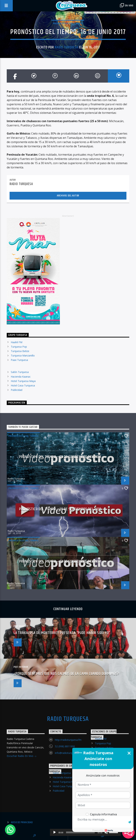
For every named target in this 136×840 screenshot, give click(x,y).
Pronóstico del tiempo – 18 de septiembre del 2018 (60, 509)
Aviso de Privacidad (22, 822)
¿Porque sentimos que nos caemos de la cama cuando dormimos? (66, 674)
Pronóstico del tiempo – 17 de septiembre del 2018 (60, 561)
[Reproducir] (54, 832)
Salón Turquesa (20, 372)
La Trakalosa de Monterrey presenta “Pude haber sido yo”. (62, 633)
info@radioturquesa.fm (68, 753)
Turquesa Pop (19, 346)
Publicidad (16, 390)
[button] (10, 829)
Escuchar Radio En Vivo (20, 756)
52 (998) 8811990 (65, 746)
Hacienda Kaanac (21, 376)
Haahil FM (16, 342)
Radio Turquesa (66, 47)
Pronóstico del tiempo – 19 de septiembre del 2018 (60, 457)
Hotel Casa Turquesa (23, 385)
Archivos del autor (68, 195)
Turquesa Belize (20, 351)
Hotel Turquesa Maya (23, 381)
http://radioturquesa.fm (68, 739)
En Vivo (128, 5)
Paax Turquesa (19, 360)
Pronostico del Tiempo (68, 23)
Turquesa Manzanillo (23, 355)
